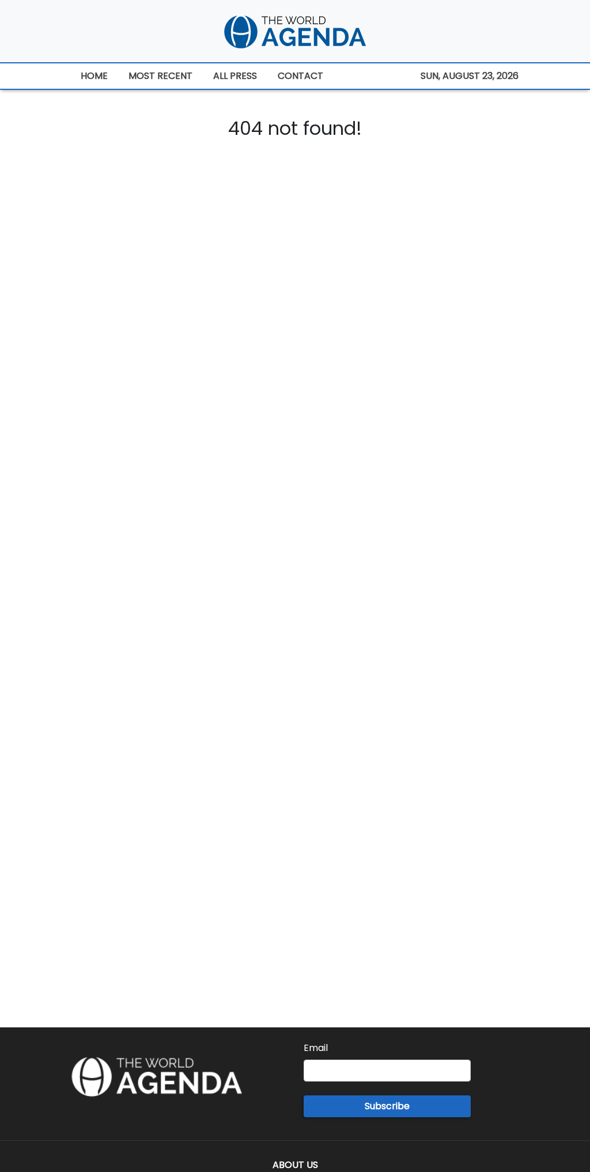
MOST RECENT (160, 75)
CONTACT (300, 75)
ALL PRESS (235, 75)
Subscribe (387, 1106)
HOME (94, 75)
